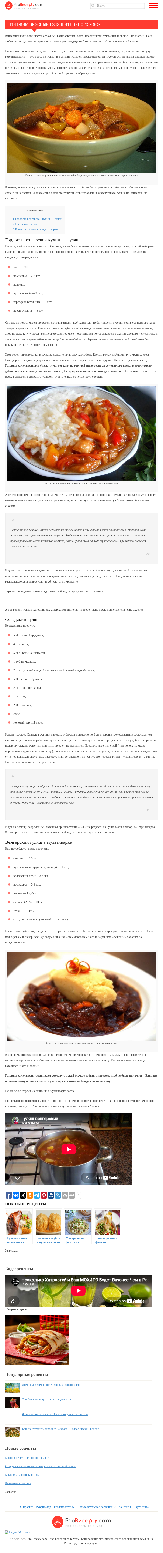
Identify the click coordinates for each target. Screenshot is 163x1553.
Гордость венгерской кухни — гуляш (37, 218)
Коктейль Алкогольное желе (23, 1474)
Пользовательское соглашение (96, 1507)
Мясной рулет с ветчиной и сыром (27, 1457)
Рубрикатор (43, 1507)
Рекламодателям (64, 1507)
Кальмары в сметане (18, 1483)
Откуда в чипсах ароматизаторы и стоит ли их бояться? (40, 1466)
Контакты (125, 1507)
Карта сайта (141, 1507)
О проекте (26, 1507)
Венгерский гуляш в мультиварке (35, 229)
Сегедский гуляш (25, 224)
